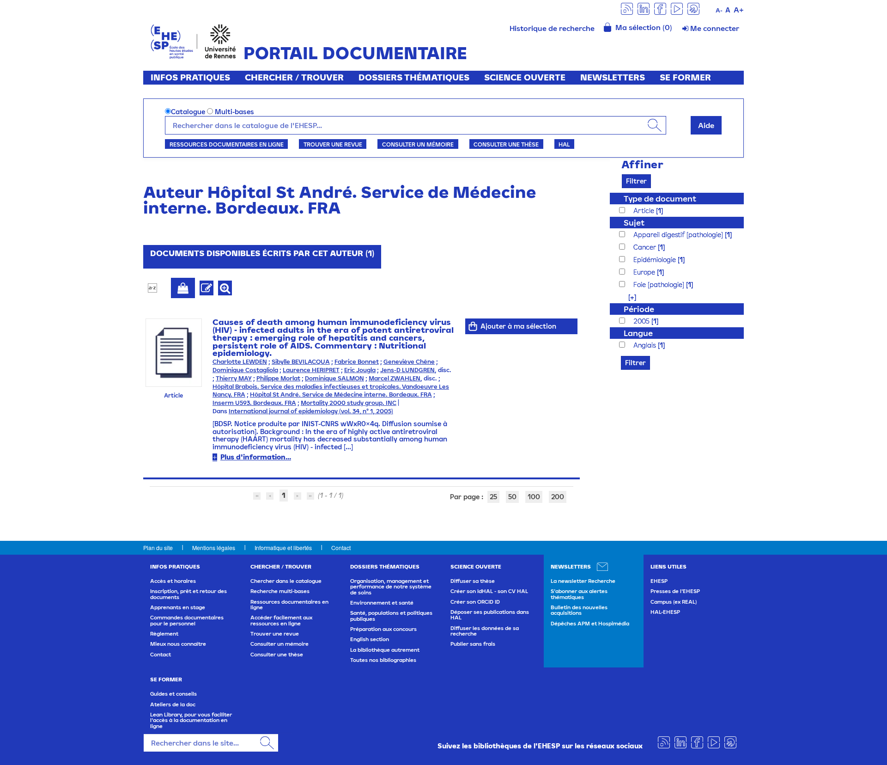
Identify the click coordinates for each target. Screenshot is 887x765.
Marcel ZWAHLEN (394, 378)
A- (719, 10)
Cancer (645, 247)
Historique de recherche (552, 28)
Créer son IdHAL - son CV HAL (489, 591)
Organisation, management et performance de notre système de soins (390, 586)
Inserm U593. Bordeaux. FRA (254, 402)
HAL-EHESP (665, 612)
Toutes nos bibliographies (383, 660)
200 (557, 497)
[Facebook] (660, 8)
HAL (564, 144)
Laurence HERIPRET (311, 370)
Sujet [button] (634, 222)
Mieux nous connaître (178, 644)
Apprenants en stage (177, 607)
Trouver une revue (333, 144)
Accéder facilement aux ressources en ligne (281, 620)
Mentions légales (213, 547)
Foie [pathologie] (659, 284)
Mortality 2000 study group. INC (348, 402)
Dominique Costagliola (245, 370)
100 (534, 497)
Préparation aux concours (383, 629)
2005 (642, 321)
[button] (627, 297)
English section (369, 639)
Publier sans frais (472, 644)
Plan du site (158, 547)
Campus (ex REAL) (673, 602)
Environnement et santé (381, 603)
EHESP (659, 581)
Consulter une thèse (506, 144)
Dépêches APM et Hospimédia (590, 623)
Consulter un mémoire (418, 144)
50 (512, 497)
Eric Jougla (360, 370)
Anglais (645, 345)
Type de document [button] (660, 198)
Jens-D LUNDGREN (407, 370)
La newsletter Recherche (583, 581)
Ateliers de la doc (172, 704)
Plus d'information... (255, 457)
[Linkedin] (644, 8)
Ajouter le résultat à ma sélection (183, 288)
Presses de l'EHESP (675, 591)
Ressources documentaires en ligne (227, 144)
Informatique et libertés (283, 547)
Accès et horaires (173, 581)
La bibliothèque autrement (384, 650)
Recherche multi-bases (280, 591)
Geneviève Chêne (409, 361)
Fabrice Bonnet (356, 361)
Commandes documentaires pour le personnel (187, 620)
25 (493, 497)
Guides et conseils (173, 694)
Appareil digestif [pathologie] (679, 235)
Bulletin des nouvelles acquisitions (579, 610)
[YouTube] (677, 8)
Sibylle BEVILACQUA (301, 361)
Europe (645, 272)
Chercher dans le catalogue (286, 581)
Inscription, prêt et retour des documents (188, 594)
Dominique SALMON (334, 378)
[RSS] (627, 8)
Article (644, 210)
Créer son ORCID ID (475, 602)
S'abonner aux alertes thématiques (579, 594)
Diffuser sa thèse (472, 581)
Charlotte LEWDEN (240, 361)
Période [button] (639, 309)
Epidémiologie (655, 259)
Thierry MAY (234, 378)
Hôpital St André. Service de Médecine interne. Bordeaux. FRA (341, 394)
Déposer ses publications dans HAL (489, 614)
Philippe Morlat (278, 378)
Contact (341, 547)
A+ (739, 10)
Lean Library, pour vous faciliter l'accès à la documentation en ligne (191, 720)
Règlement (164, 633)
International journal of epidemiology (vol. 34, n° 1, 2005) (311, 411)
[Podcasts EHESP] (693, 8)
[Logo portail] (193, 40)
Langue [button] (638, 333)
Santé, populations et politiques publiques (391, 615)
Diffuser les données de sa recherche (484, 630)
